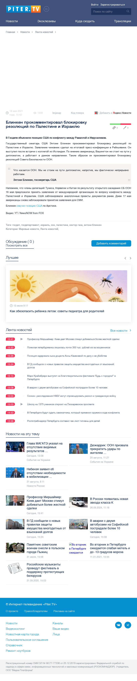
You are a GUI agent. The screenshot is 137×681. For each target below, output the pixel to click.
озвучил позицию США (29, 205)
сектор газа (76, 225)
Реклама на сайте (64, 611)
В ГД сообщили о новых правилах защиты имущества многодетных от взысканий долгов (70, 363)
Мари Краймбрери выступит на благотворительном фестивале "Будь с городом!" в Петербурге (71, 374)
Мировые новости (29, 229)
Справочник (14, 645)
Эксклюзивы (46, 21)
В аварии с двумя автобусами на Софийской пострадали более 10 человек (67, 384)
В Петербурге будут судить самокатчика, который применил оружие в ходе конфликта (73, 409)
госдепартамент (30, 225)
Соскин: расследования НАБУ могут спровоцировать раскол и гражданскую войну (71, 392)
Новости (12, 21)
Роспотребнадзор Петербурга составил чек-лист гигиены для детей (63, 417)
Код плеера (77, 113)
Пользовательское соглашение (27, 640)
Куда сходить (85, 21)
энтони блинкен (93, 225)
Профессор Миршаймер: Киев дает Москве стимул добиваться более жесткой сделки (73, 336)
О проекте (12, 611)
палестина (62, 225)
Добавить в (115, 113)
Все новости (118, 327)
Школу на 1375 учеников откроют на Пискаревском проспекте (60, 401)
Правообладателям (35, 611)
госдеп (16, 225)
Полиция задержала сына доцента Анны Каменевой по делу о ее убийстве (67, 352)
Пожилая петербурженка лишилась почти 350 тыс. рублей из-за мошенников (68, 344)
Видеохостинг (15, 629)
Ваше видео (61, 629)
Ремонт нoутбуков (18, 651)
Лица (56, 634)
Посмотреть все (16, 245)
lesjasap (56, 113)
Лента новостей (49, 229)
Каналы (58, 623)
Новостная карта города (22, 634)
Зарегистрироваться (112, 4)
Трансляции (122, 21)
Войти (94, 4)
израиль (45, 225)
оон (53, 225)
